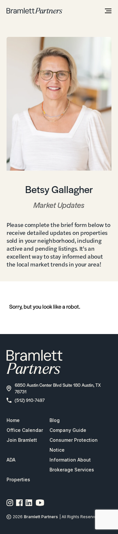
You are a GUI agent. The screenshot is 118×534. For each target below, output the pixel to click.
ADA (11, 460)
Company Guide (67, 430)
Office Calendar (25, 430)
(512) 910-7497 (30, 400)
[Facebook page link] (19, 502)
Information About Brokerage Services (71, 464)
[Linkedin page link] (29, 502)
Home (13, 420)
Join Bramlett (22, 440)
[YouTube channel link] (40, 503)
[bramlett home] (34, 11)
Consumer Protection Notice (73, 445)
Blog (54, 420)
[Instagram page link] (10, 502)
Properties (18, 479)
